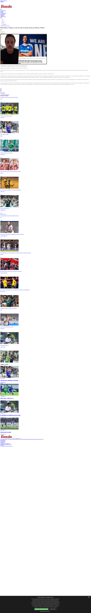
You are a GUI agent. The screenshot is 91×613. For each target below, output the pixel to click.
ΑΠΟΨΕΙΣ (2, 15)
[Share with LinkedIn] (1, 90)
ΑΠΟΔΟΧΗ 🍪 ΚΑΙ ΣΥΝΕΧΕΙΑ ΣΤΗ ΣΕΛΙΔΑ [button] (41, 609)
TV (6, 0)
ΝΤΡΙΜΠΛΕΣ (25, 439)
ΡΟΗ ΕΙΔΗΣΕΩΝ (3, 10)
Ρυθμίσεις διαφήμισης (47, 606)
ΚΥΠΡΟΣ (2, 11)
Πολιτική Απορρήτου (54, 607)
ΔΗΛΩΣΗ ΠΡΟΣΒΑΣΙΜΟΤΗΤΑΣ (5, 444)
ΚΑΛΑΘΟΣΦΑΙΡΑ (3, 13)
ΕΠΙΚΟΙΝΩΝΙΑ (2, 440)
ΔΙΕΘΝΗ (1, 12)
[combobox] (88, 597)
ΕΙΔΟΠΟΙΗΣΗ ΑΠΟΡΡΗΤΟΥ (5, 443)
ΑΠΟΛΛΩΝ (4, 24)
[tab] (2, 95)
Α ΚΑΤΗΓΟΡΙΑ (2, 25)
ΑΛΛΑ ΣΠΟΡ (21, 439)
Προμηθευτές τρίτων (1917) (44, 602)
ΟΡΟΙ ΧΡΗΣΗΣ (2, 441)
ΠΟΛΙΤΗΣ (2, 445)
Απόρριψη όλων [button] (52, 609)
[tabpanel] (45, 229)
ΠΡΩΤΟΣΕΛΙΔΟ (3, 0)
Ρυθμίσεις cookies (48, 607)
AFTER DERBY (3, 16)
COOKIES (2, 442)
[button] (45, 611)
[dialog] (45, 604)
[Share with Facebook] (1, 88)
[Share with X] (1, 89)
